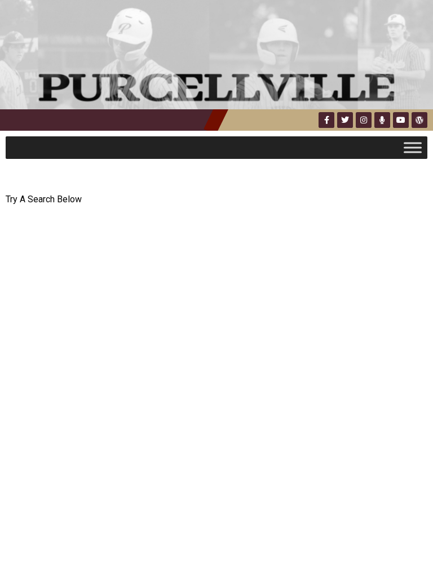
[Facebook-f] (326, 120)
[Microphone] (382, 120)
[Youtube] (401, 120)
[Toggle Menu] (413, 147)
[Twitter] (345, 120)
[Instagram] (364, 120)
